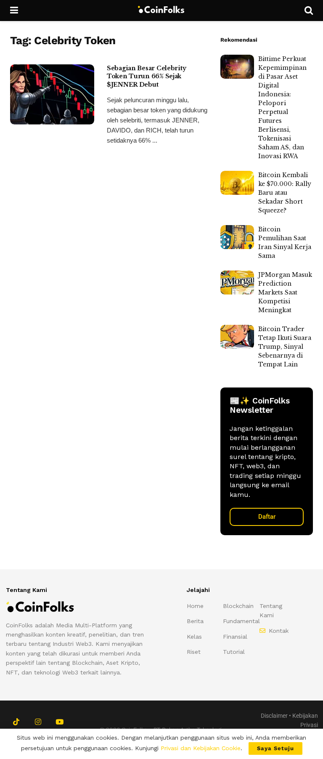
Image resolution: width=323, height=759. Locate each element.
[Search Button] (308, 10)
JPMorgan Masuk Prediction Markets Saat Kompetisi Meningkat (285, 292)
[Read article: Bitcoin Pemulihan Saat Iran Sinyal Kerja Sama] (237, 237)
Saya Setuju (275, 748)
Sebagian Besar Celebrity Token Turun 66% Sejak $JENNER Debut (146, 76)
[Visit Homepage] (161, 10)
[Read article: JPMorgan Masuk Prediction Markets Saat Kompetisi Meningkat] (237, 283)
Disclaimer (274, 715)
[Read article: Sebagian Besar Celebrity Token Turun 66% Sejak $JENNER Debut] (52, 94)
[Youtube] (59, 722)
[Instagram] (37, 722)
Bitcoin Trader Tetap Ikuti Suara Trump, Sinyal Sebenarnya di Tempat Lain (284, 346)
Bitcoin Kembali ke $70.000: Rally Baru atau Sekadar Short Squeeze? (284, 192)
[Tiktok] (16, 722)
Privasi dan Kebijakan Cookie (201, 748)
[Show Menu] (14, 10)
